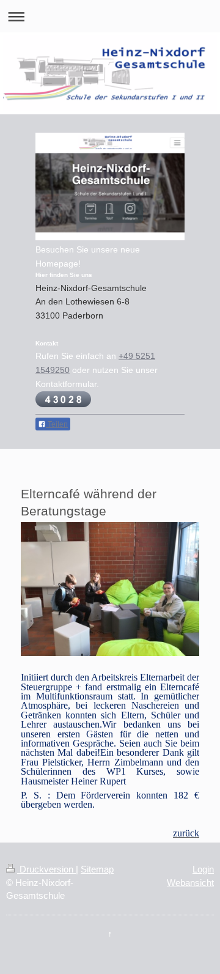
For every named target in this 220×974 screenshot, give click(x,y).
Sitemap (97, 869)
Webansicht (190, 882)
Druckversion (46, 869)
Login (203, 869)
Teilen (57, 424)
